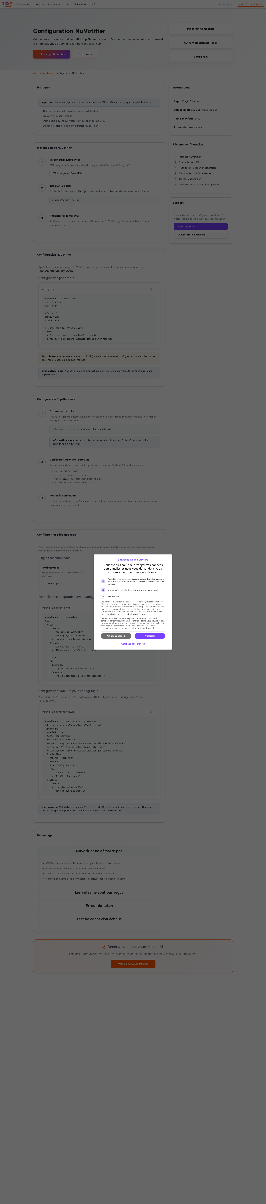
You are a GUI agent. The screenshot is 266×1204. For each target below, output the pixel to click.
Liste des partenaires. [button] (135, 614)
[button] (133, 596)
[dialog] (133, 602)
